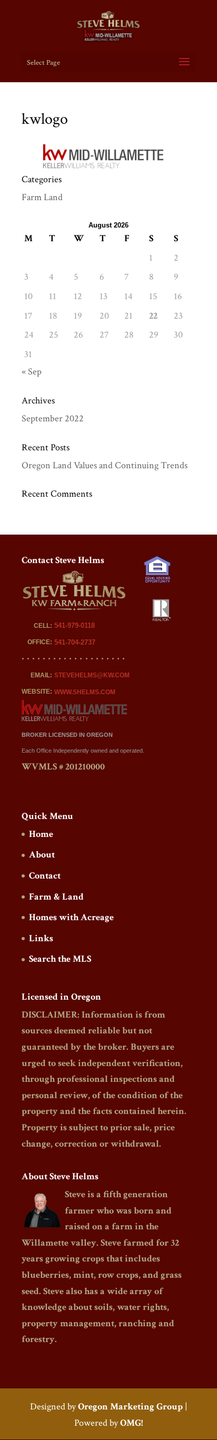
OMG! (131, 1423)
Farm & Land (56, 897)
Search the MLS (60, 959)
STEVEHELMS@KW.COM (92, 675)
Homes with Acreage (71, 917)
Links (41, 938)
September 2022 (53, 418)
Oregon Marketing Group (130, 1406)
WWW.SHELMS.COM (84, 692)
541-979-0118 (74, 625)
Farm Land (42, 197)
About (42, 855)
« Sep (32, 372)
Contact (45, 876)
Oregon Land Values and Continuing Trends (105, 465)
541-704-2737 (74, 642)
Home (41, 834)
